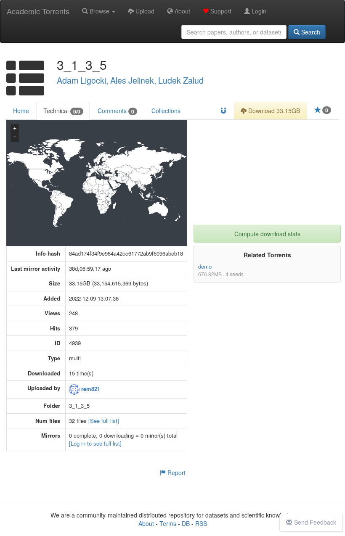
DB (186, 523)
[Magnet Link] (223, 110)
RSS (201, 523)
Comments (116, 110)
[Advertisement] (267, 172)
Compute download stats (267, 234)
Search (310, 32)
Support (220, 11)
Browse (99, 11)
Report (176, 472)
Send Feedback (315, 522)
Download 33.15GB (273, 110)
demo (205, 266)
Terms (167, 523)
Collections (165, 110)
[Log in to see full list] (95, 443)
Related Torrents (267, 255)
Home (21, 110)
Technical (61, 110)
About (181, 11)
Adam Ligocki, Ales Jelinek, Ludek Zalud (130, 80)
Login (258, 11)
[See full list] (103, 421)
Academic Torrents (38, 10)
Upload (144, 11)
